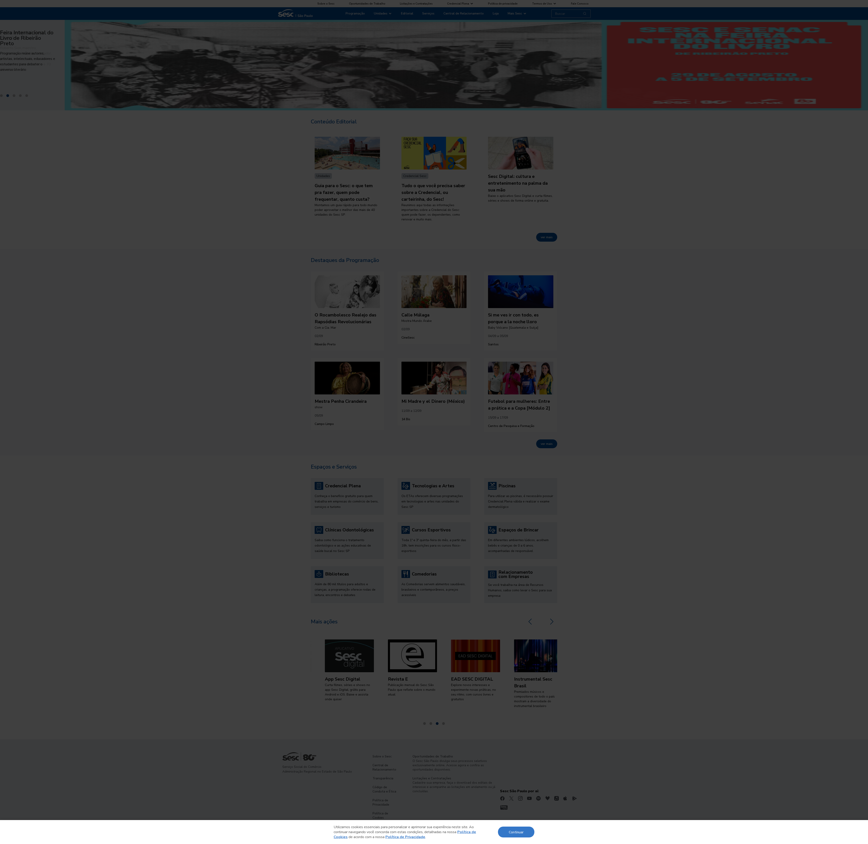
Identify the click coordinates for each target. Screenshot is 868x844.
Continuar (516, 832)
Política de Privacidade (405, 837)
